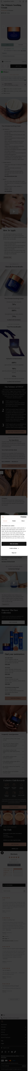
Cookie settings (13, 548)
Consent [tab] (5, 520)
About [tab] (22, 520)
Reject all (14, 552)
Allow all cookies (14, 543)
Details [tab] (14, 520)
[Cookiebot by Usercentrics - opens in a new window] (20, 517)
